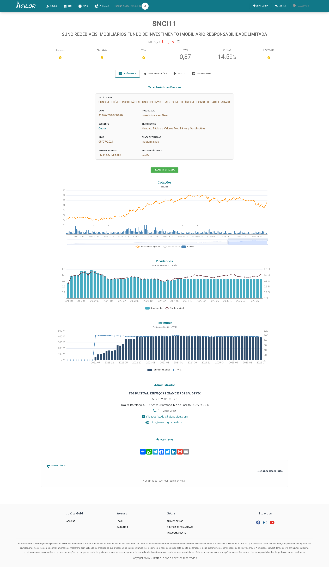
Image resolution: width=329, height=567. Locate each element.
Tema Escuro (302, 6)
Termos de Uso (175, 521)
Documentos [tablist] (204, 73)
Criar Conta (261, 6)
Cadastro (122, 527)
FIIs (69, 6)
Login (120, 521)
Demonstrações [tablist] (157, 73)
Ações (53, 6)
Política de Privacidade (180, 527)
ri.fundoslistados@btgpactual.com (167, 416)
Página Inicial (166, 440)
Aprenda (104, 6)
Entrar (282, 6)
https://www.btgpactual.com (167, 422)
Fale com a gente (176, 533)
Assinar (70, 521)
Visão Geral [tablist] (130, 73)
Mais (85, 6)
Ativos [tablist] (182, 73)
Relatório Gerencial (164, 170)
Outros (103, 128)
